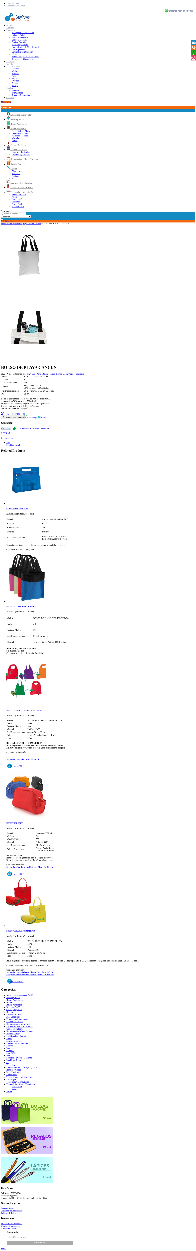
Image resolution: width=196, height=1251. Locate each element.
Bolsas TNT (11, 1002)
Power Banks (17, 204)
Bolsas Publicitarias (20, 37)
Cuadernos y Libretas (21, 154)
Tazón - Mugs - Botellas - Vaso (19, 1077)
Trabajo (15, 85)
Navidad (15, 73)
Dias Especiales (18, 49)
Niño (14, 76)
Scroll (3, 1249)
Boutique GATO (13, 1007)
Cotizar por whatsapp (40, 428)
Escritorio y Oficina (20, 44)
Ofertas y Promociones (10, 1226)
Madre (14, 71)
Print (8, 442)
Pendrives (16, 202)
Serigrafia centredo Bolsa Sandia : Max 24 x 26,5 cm (30, 975)
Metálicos (16, 173)
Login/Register (12, 3)
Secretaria (16, 83)
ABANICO (17, 1087)
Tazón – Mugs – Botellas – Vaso (25, 57)
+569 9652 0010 (24, 428)
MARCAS (11, 1053)
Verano (9, 1091)
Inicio (3, 223)
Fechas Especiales (18, 164)
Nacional (15, 90)
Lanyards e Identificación (22, 52)
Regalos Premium (13, 1070)
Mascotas (10, 1055)
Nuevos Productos (9, 1228)
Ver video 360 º (16, 766)
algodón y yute (29, 374)
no (7, 1062)
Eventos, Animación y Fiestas (18, 1024)
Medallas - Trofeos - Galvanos (19, 1058)
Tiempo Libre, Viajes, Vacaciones (70, 374)
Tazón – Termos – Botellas (21, 187)
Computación (17, 199)
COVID (9, 64)
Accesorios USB (19, 194)
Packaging (10, 1065)
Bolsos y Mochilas (19, 40)
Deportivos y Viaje (20, 133)
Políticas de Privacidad (10, 1213)
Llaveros (10, 1050)
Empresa (10, 28)
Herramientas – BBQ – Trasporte (26, 47)
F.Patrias (15, 69)
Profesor (15, 81)
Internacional (17, 93)
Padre (14, 78)
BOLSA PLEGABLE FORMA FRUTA (20, 931)
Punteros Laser (18, 206)
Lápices (15, 54)
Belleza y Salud (18, 35)
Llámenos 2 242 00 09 (15, 6)
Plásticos (15, 176)
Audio (14, 197)
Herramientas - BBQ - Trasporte (19, 1031)
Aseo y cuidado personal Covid (19, 995)
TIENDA (10, 61)
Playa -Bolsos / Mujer (21, 131)
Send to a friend (13, 445)
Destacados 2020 (13, 1014)
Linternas (10, 1048)
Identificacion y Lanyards (17, 1036)
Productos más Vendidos (11, 1223)
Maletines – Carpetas (20, 136)
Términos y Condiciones (11, 1211)
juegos (14, 1089)
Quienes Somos (7, 1208)
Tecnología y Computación (23, 59)
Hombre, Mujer (12, 1034)
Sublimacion (11, 1074)
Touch (14, 178)
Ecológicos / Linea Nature (23, 32)
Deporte (9, 1012)
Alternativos (17, 171)
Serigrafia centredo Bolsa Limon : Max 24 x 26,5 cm (29, 972)
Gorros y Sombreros (14, 1029)
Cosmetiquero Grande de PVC (17, 509)
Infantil (9, 1038)
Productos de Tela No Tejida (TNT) (21, 1067)
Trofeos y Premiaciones (21, 95)
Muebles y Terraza (14, 1060)
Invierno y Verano (14, 1041)
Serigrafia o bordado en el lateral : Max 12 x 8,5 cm (29, 867)
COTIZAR (6, 433)
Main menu (6, 102)
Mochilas (15, 138)
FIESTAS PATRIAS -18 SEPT (19, 1026)
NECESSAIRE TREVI (14, 823)
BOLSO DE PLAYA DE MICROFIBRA (21, 606)
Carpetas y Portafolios (21, 152)
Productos (10, 30)
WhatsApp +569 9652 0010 (180, 10)
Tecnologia (11, 1079)
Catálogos (10, 88)
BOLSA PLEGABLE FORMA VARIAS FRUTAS (24, 710)
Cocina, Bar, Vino (19, 42)
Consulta (10, 97)
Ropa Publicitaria (13, 1072)
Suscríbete (12, 1232)
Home (9, 25)
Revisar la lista (7, 438)
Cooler (14, 140)
